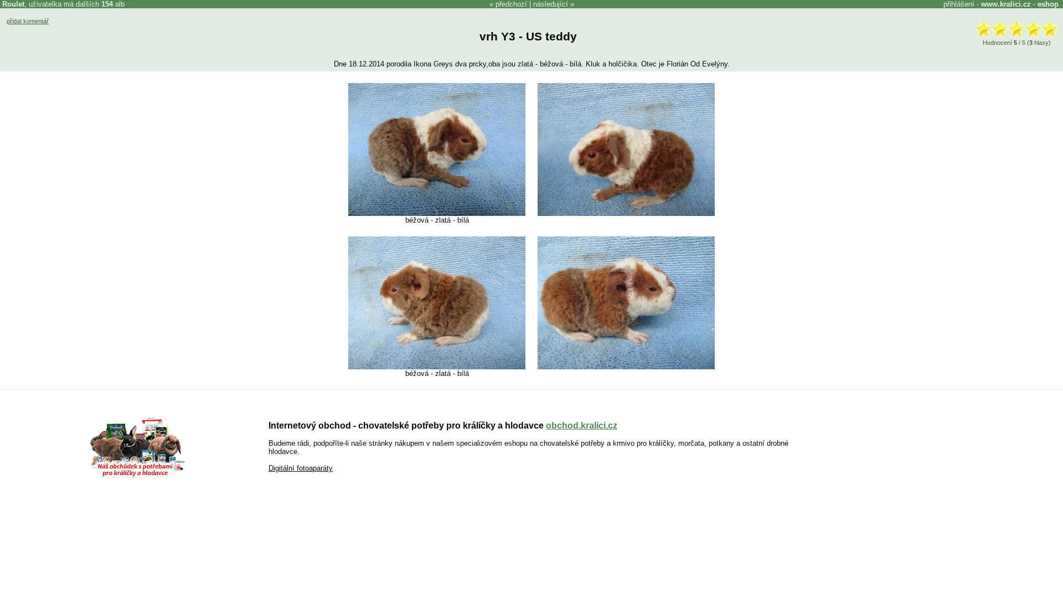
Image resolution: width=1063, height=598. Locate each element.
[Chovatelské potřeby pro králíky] (137, 475)
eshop (1048, 4)
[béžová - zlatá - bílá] (436, 213)
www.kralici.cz (1006, 4)
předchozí (511, 4)
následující (550, 4)
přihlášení (958, 4)
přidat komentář (28, 21)
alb (113, 4)
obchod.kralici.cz (581, 425)
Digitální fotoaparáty (301, 468)
